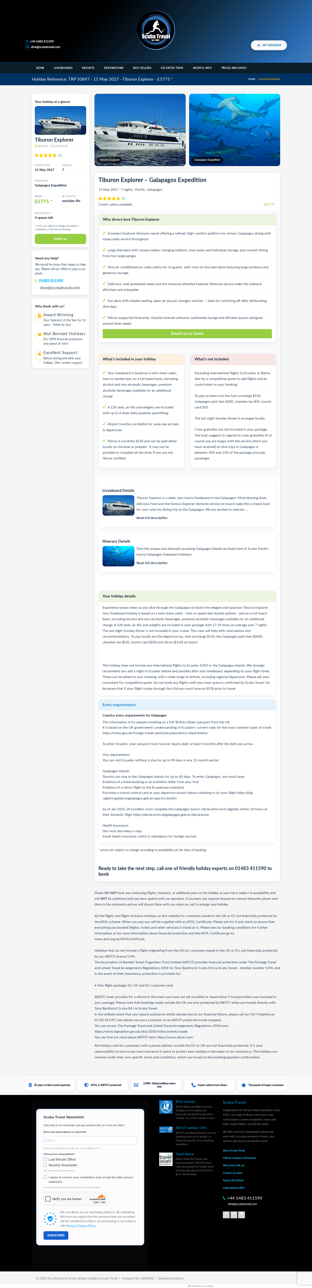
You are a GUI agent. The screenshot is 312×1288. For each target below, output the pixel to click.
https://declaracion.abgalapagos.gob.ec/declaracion (171, 814)
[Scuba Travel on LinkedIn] (233, 1214)
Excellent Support (61, 353)
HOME (251, 79)
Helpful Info (202, 68)
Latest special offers (234, 1188)
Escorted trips (172, 68)
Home (40, 68)
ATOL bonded (185, 1101)
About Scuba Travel (234, 1150)
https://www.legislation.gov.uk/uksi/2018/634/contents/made (140, 1031)
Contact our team (232, 1173)
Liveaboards (63, 68)
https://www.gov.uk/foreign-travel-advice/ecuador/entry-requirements (155, 733)
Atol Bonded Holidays (65, 334)
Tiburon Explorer (54, 140)
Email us (60, 238)
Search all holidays (233, 1180)
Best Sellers (142, 68)
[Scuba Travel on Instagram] (241, 1214)
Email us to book (187, 334)
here (224, 1026)
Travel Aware (185, 1154)
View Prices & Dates (202, 1286)
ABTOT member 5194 (191, 1128)
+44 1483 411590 (42, 41)
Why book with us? (234, 1165)
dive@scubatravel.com (45, 47)
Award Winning (59, 315)
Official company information (239, 1158)
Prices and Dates (234, 68)
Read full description (151, 518)
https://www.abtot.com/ (175, 1037)
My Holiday (272, 45)
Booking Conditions (171, 1278)
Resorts (88, 68)
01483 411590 (51, 281)
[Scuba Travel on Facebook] (226, 1214)
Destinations (114, 68)
